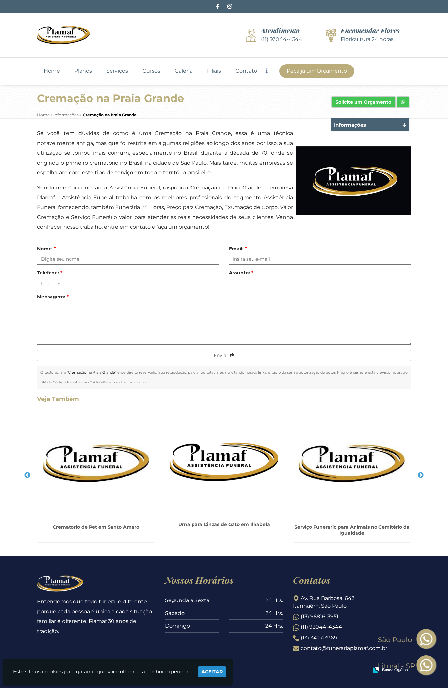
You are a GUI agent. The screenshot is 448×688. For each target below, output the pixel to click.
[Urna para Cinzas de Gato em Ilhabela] (224, 461)
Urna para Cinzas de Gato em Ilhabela (224, 524)
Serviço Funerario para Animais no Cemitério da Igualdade (352, 530)
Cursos (151, 71)
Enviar (222, 355)
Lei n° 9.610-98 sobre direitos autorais (114, 382)
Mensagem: (53, 297)
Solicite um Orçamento (363, 102)
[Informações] (271, 69)
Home (52, 71)
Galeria (184, 71)
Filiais (214, 71)
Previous (27, 475)
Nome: (46, 249)
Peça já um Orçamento (317, 71)
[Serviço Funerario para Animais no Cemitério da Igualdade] (352, 463)
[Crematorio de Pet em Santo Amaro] (96, 463)
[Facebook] (217, 6)
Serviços (117, 71)
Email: (238, 249)
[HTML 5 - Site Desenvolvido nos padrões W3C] (316, 670)
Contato (246, 71)
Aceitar (212, 672)
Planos (83, 71)
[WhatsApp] (431, 665)
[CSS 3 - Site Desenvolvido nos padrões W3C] (338, 670)
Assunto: (241, 273)
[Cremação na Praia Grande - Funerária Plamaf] (63, 35)
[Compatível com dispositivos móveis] (361, 670)
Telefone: (49, 273)
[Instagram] (229, 6)
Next (420, 475)
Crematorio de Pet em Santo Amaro (96, 527)
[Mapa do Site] (298, 670)
